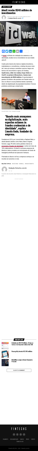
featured (15, 163)
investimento (30, 163)
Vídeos (27, 439)
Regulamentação (14, 439)
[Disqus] (19, 395)
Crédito (33, 439)
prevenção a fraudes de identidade (12, 146)
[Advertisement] (19, 259)
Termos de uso (19, 441)
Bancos (22, 439)
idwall (4, 55)
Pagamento (5, 439)
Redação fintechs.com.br (14, 18)
